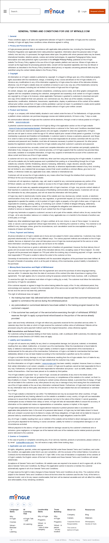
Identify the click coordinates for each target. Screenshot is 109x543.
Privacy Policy (74, 540)
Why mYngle (13, 517)
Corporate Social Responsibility (73, 523)
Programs (41, 520)
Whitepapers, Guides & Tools (90, 523)
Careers (70, 518)
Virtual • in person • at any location (58, 528)
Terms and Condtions (91, 540)
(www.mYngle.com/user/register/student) (24, 128)
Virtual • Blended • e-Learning (13, 528)
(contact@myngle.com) (25, 442)
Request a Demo (97, 11)
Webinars (88, 518)
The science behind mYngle (73, 529)
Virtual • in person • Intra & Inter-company (43, 526)
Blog (87, 515)
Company (71, 515)
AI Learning (27, 524)
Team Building (57, 511)
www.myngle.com (22, 122)
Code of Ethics (60, 540)
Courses (13, 522)
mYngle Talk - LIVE (28, 520)
